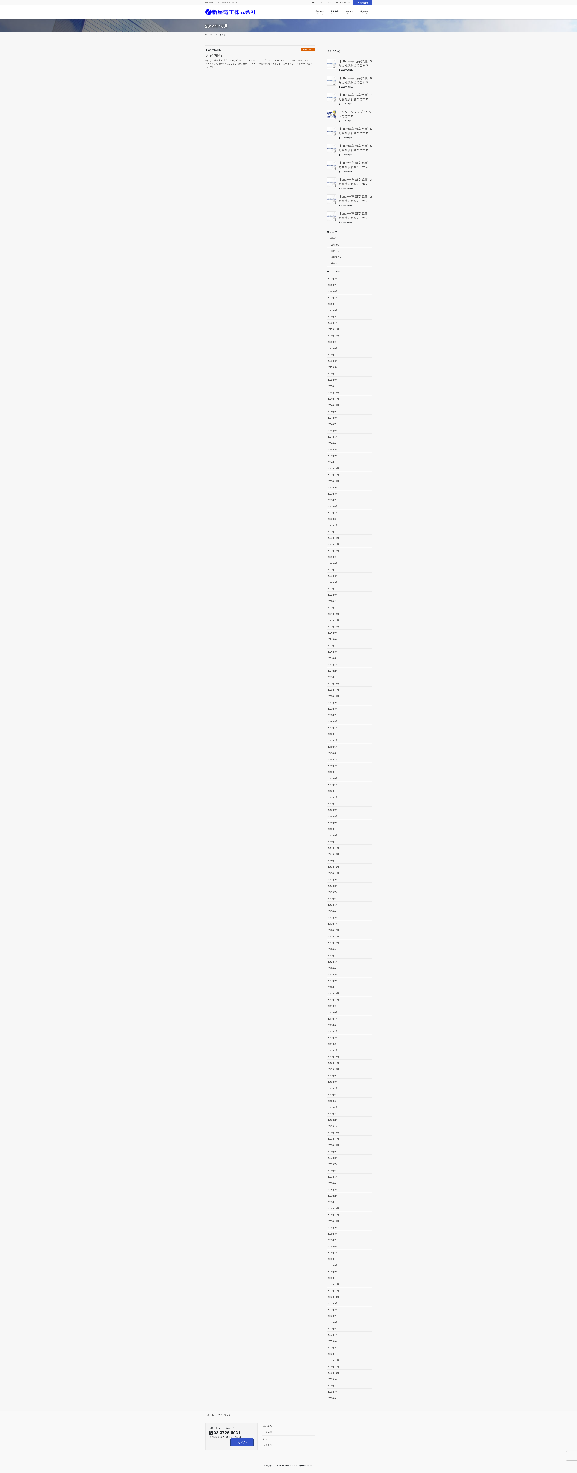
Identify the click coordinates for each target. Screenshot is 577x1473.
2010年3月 (333, 1113)
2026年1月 (333, 322)
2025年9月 (333, 341)
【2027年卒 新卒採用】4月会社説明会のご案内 (355, 164)
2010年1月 (333, 1126)
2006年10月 (333, 1372)
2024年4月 (333, 442)
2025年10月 (333, 335)
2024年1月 (333, 461)
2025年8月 (333, 348)
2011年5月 (333, 1024)
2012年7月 (333, 955)
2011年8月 (333, 1012)
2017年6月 (333, 784)
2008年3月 (333, 1265)
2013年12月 (333, 866)
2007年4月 (333, 1334)
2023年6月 (333, 506)
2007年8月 (333, 1309)
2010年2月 (333, 1119)
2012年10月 (333, 942)
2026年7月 (333, 284)
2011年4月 (333, 1031)
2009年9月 (333, 1151)
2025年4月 (333, 373)
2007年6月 (333, 1322)
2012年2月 (333, 980)
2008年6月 (333, 1246)
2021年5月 (333, 657)
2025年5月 (333, 367)
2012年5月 (333, 961)
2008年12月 (333, 1208)
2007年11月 (333, 1290)
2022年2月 (333, 601)
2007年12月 (333, 1284)
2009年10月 (333, 1144)
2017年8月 (333, 778)
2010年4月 (333, 1107)
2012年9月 (333, 949)
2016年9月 (333, 809)
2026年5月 (333, 297)
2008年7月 (333, 1239)
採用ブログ (336, 250)
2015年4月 (333, 828)
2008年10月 (333, 1221)
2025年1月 (333, 386)
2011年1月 (333, 1050)
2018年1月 (333, 771)
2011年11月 (333, 999)
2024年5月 (333, 436)
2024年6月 (333, 430)
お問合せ (364, 2)
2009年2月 (333, 1195)
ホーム (313, 2)
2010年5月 (333, 1100)
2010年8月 (333, 1081)
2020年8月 (333, 708)
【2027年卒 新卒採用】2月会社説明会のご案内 (355, 198)
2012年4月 (333, 967)
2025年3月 (333, 379)
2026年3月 (333, 310)
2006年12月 (333, 1360)
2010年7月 (333, 1088)
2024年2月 (333, 455)
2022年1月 (333, 607)
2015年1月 (333, 841)
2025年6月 (333, 360)
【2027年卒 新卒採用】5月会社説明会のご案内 (355, 147)
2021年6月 (333, 651)
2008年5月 (333, 1252)
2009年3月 (333, 1189)
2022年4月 (333, 588)
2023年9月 (333, 487)
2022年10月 (333, 550)
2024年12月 (333, 392)
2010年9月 (333, 1075)
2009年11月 (333, 1138)
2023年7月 (333, 499)
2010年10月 (333, 1069)
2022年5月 (333, 582)
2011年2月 (333, 1043)
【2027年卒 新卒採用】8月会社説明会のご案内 (355, 80)
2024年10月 (333, 404)
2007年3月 (333, 1341)
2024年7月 (333, 424)
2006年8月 (333, 1385)
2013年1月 (333, 923)
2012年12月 (333, 929)
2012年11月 (333, 936)
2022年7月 (333, 569)
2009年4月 (333, 1183)
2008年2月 (333, 1271)
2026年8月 (333, 278)
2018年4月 (333, 759)
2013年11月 (333, 873)
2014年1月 (333, 860)
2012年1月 (333, 986)
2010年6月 (333, 1094)
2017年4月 (333, 790)
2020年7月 (333, 714)
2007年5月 (333, 1328)
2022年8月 (333, 563)
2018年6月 (333, 746)
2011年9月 (333, 1005)
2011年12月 (333, 993)
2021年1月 (333, 676)
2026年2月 (333, 316)
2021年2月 (333, 670)
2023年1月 (333, 531)
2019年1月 (333, 733)
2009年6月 (333, 1170)
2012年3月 (333, 974)
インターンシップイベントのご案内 (355, 114)
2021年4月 (333, 664)
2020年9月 (333, 702)
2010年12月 (333, 1056)
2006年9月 (333, 1379)
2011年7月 (333, 1018)
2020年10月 (333, 696)
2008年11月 (333, 1214)
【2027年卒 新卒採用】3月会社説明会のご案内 (355, 181)
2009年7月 (333, 1164)
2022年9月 (333, 556)
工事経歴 (267, 1432)
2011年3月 (333, 1037)
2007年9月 (333, 1303)
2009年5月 (333, 1176)
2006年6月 (333, 1398)
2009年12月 (333, 1132)
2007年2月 (333, 1347)
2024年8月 (333, 417)
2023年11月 (333, 474)
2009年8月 (333, 1157)
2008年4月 (333, 1258)
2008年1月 (333, 1277)
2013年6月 (333, 898)
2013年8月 (333, 885)
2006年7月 (333, 1391)
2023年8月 (333, 493)
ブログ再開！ (214, 55)
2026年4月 (333, 303)
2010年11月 (333, 1062)
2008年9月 (333, 1227)
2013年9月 (333, 879)
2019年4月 (333, 727)
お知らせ (332, 238)
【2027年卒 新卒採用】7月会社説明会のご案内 (355, 97)
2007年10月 (333, 1296)
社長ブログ (308, 49)
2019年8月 (333, 721)
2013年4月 (333, 911)
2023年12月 (333, 468)
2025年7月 (333, 354)
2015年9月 (333, 822)
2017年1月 (333, 803)
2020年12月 (333, 683)
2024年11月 (333, 398)
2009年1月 (333, 1201)
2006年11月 (333, 1366)
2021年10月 (333, 626)
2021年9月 (333, 632)
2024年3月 (333, 449)
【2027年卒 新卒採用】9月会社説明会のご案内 (355, 63)
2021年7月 (333, 645)
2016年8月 (333, 816)
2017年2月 (333, 797)
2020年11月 (333, 689)
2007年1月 (333, 1353)
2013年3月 (333, 917)
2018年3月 (333, 765)
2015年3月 (333, 835)
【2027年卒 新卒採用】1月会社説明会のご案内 (355, 215)
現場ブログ (336, 256)
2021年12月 (333, 613)
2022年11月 (333, 544)
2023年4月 (333, 512)
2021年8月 (333, 639)
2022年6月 (333, 575)
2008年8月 (333, 1233)
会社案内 (267, 1425)
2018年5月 (333, 752)
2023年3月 (333, 518)
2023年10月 (333, 480)
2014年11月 (333, 847)
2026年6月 (333, 291)
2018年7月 (333, 740)
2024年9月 (333, 411)
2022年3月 (333, 594)
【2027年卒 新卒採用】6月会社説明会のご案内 (355, 131)
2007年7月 (333, 1315)
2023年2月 (333, 525)
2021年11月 (333, 620)
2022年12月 (333, 537)
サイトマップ (325, 2)
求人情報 (267, 1445)
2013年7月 (333, 892)
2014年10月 (333, 854)
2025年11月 (333, 329)
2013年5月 (333, 904)
